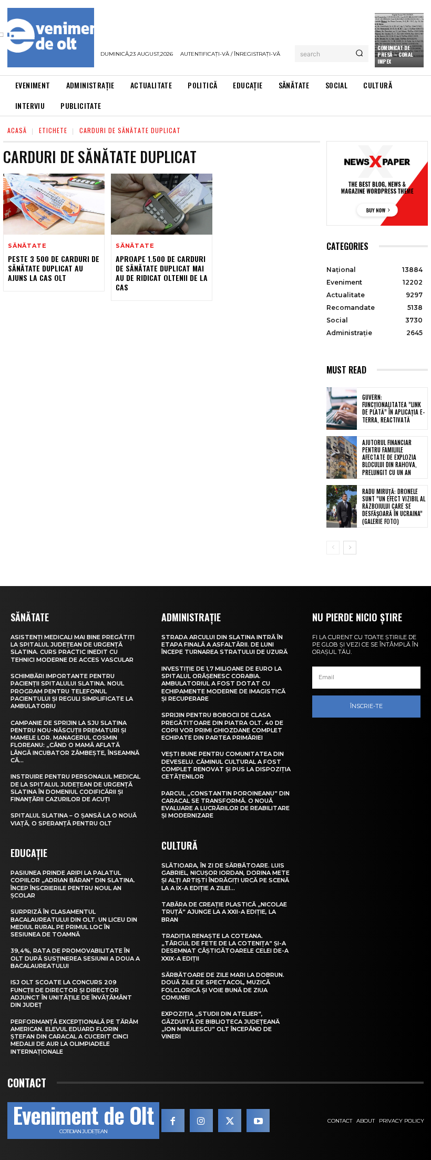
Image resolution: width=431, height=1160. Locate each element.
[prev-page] (333, 547)
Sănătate (27, 246)
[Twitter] (229, 1120)
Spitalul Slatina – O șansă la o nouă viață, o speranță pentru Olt (74, 819)
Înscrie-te (366, 706)
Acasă (17, 130)
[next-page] (349, 547)
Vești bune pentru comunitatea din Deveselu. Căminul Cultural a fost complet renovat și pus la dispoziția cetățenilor (226, 765)
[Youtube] (258, 1120)
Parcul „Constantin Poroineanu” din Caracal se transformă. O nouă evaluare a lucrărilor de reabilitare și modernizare (225, 805)
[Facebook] (172, 1120)
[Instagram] (201, 1120)
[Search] (359, 53)
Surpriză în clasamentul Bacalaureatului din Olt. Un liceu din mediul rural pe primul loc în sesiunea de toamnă (74, 923)
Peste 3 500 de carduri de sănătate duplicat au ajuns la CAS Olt (53, 268)
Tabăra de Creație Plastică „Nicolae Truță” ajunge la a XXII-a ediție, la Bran (224, 912)
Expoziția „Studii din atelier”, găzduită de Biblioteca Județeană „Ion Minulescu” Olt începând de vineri (220, 1025)
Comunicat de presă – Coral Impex (395, 54)
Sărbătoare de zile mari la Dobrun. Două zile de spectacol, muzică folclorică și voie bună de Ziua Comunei (222, 986)
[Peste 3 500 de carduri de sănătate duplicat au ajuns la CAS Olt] (54, 204)
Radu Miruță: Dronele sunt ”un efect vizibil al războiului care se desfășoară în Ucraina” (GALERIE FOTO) (393, 506)
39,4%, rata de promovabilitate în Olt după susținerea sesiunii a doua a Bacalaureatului (75, 958)
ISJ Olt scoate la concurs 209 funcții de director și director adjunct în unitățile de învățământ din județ (71, 993)
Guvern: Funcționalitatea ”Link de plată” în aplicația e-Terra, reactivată (393, 408)
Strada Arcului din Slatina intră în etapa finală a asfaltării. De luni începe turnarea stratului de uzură (224, 644)
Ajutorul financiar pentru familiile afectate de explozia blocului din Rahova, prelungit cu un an (389, 457)
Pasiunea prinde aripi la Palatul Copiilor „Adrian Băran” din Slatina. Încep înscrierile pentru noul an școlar (73, 884)
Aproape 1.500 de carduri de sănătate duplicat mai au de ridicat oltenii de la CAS (162, 273)
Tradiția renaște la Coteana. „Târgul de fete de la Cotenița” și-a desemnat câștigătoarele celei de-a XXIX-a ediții (225, 947)
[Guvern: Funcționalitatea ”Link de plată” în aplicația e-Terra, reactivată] (341, 408)
